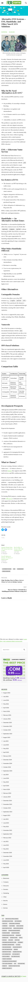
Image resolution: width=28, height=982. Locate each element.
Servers (5, 904)
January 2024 (7, 796)
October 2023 (7, 808)
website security (7, 968)
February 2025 (7, 756)
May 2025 (6, 748)
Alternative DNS (6, 568)
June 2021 (6, 845)
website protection (14, 965)
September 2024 (7, 771)
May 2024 (6, 782)
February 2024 (7, 793)
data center (20, 925)
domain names (15, 932)
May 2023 (6, 826)
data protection (7, 928)
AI (3, 918)
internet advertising (8, 944)
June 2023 (6, 823)
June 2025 (6, 745)
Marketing (6, 893)
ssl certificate (16, 956)
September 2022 (7, 834)
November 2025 (7, 726)
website (4, 965)
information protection (9, 942)
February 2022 (7, 837)
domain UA (5, 937)
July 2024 (5, 774)
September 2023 (7, 811)
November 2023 (7, 804)
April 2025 (6, 752)
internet (20, 942)
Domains (5, 889)
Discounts (6, 885)
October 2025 (7, 730)
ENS (14, 568)
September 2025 (7, 733)
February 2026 (7, 715)
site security (16, 954)
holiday (11, 939)
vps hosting (21, 963)
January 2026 (7, 719)
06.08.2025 (12, 32)
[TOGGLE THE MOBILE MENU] (2, 3)
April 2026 (6, 707)
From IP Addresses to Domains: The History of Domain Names (6, 557)
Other (5, 897)
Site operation (6, 954)
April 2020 (6, 867)
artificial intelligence (12, 918)
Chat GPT (4, 923)
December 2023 (7, 800)
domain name (6, 932)
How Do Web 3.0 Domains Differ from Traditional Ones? (18, 549)
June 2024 (6, 778)
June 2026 (6, 700)
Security (5, 900)
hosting (17, 939)
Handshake (20, 568)
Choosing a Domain (14, 923)
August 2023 (6, 815)
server (16, 949)
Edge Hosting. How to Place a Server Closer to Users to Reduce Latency (12, 581)
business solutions (7, 921)
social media (5, 956)
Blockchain (6, 878)
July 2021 (5, 841)
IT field (18, 944)
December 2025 (7, 722)
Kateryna (4, 32)
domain (9, 471)
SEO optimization (7, 949)
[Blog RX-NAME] (14, 3)
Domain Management (14, 930)
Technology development (9, 961)
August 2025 (6, 737)
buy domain (18, 921)
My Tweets (23, 976)
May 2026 (6, 704)
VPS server (9, 499)
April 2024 (6, 785)
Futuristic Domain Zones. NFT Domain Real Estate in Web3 (7, 549)
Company (5, 882)
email (20, 937)
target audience (6, 958)
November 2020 (7, 856)
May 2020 (6, 863)
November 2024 (7, 763)
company (4, 925)
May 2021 (6, 849)
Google (4, 939)
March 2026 (6, 711)
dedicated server (18, 928)
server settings (6, 951)
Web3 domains (6, 571)
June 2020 (6, 860)
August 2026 (6, 692)
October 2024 (7, 767)
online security (17, 947)
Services (5, 908)
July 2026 (5, 696)
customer (12, 925)
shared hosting (17, 951)
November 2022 (7, 830)
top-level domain (7, 963)
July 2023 (5, 819)
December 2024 (7, 759)
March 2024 (6, 789)
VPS (15, 963)
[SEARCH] (24, 649)
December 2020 (7, 852)
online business (6, 947)
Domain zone (13, 937)
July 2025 (5, 741)
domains (18, 935)
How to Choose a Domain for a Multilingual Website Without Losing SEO (14, 590)
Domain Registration (8, 935)
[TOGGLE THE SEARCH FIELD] (26, 3)
